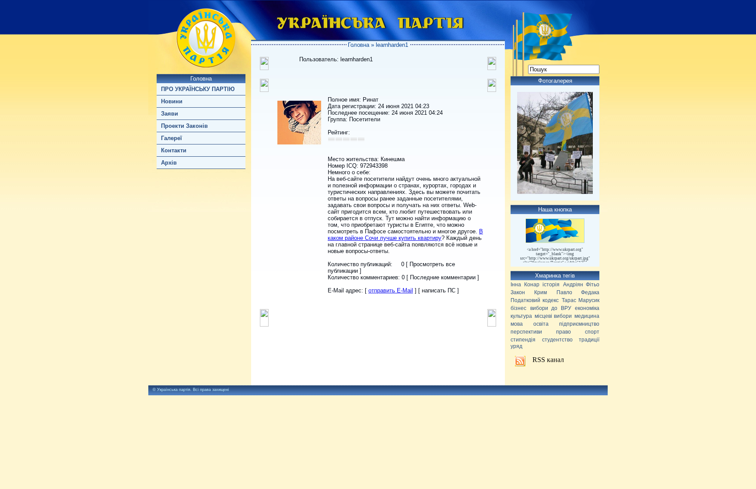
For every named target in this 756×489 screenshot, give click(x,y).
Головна (201, 78)
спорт (592, 332)
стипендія (523, 340)
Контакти (173, 150)
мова (517, 324)
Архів (169, 162)
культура (521, 316)
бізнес (518, 308)
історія (551, 284)
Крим (540, 292)
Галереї (171, 138)
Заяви (169, 113)
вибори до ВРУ (550, 308)
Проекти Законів (184, 126)
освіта (541, 324)
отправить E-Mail (390, 290)
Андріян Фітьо (581, 284)
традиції (589, 340)
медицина (586, 316)
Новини (171, 101)
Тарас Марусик (580, 300)
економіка (587, 308)
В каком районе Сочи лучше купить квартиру (405, 234)
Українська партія (173, 389)
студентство (557, 340)
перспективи (526, 332)
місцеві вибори (553, 316)
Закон (518, 292)
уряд (516, 346)
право (563, 332)
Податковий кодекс (535, 300)
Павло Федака (577, 292)
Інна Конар (525, 284)
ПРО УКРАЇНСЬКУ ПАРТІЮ (197, 89)
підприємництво (579, 324)
